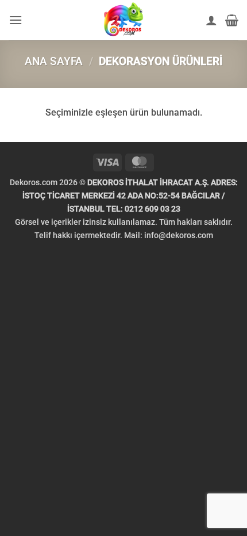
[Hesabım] (211, 20)
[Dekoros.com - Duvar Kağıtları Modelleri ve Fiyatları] (123, 20)
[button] (15, 20)
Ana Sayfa (54, 61)
